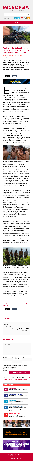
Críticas (16, 55)
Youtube (22, 18)
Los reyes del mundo (19, 303)
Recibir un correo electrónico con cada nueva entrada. (14, 369)
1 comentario (16, 57)
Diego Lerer (8, 55)
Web (23, 357)
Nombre (5, 357)
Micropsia (16, 7)
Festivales (20, 55)
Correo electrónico (15, 358)
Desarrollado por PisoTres (16, 458)
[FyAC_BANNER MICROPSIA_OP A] (16, 84)
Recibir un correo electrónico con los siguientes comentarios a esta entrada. (15, 366)
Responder (24, 330)
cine (13, 55)
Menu (16, 22)
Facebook (15, 18)
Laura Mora (9, 303)
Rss (28, 18)
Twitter (18, 18)
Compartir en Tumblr (14, 76)
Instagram (25, 18)
